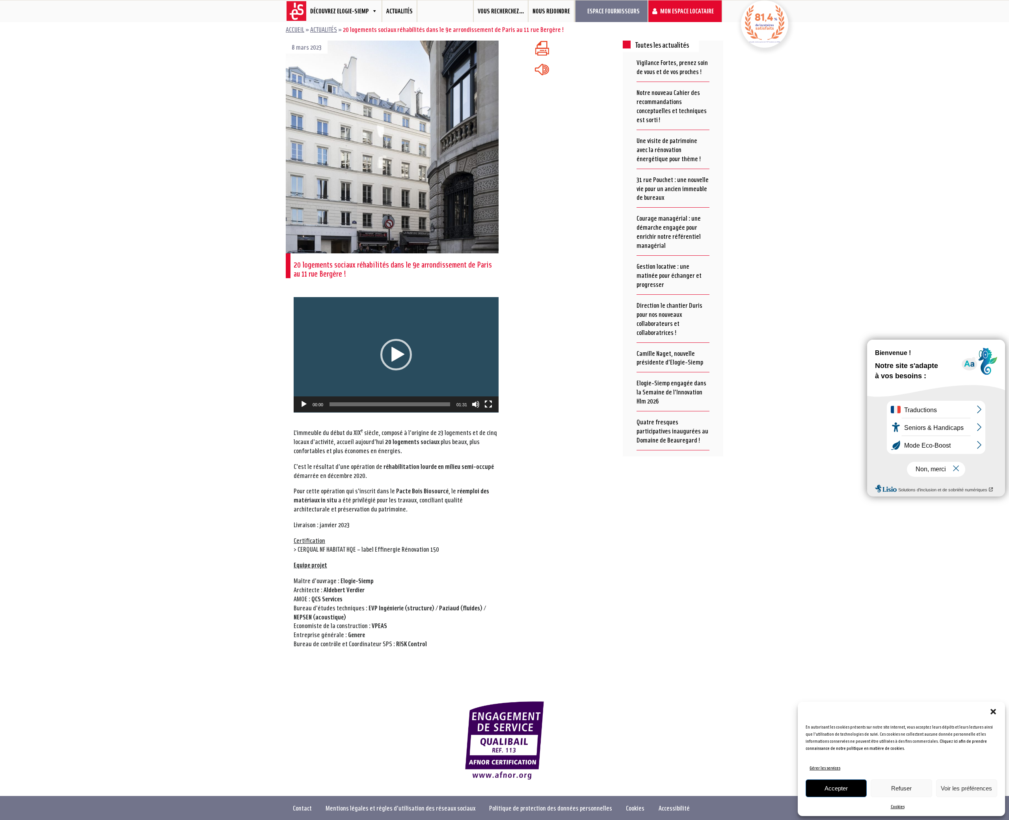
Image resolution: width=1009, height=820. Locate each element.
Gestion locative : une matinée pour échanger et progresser (669, 275)
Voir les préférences (966, 788)
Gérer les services (825, 768)
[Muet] (476, 404)
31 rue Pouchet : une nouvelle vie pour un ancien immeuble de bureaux (673, 188)
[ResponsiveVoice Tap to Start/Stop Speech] (542, 70)
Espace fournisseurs (613, 11)
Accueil (295, 29)
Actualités (399, 11)
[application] (396, 355)
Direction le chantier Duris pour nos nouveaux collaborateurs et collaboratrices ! (669, 319)
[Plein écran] (488, 404)
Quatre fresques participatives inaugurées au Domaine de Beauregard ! (672, 430)
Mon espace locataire (687, 11)
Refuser (901, 788)
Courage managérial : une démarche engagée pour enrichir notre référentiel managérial (669, 231)
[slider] (390, 404)
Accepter (836, 788)
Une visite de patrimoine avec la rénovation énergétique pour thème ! (669, 149)
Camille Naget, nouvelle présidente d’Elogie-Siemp (670, 357)
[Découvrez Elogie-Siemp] (293, 11)
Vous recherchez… (501, 11)
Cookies (898, 806)
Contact (302, 807)
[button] (993, 712)
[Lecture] (304, 404)
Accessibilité (674, 807)
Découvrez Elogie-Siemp (339, 11)
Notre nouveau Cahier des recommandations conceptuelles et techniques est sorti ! (672, 106)
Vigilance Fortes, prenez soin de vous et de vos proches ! (672, 67)
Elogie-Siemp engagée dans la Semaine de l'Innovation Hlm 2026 (671, 391)
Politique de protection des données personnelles (550, 807)
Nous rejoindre (551, 11)
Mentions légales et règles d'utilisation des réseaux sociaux (400, 807)
